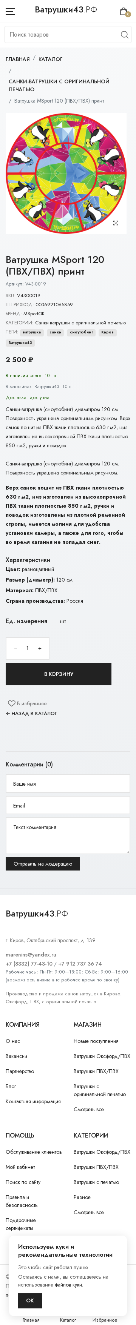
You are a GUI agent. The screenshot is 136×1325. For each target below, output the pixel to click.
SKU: (10, 295)
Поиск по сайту (23, 1182)
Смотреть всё (89, 1109)
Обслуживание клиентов (34, 1152)
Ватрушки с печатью (96, 1182)
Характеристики (28, 559)
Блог (11, 1086)
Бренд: (14, 313)
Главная (18, 59)
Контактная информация (33, 1101)
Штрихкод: (20, 304)
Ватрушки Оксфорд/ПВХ (102, 1056)
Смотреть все (89, 1212)
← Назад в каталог (31, 713)
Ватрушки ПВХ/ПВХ (96, 1071)
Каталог (51, 59)
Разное (82, 1197)
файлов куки (68, 1284)
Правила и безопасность (22, 1201)
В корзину (58, 674)
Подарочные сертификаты (21, 1224)
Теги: (12, 331)
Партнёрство (20, 1071)
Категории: (20, 322)
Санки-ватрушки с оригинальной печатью (59, 85)
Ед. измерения (26, 621)
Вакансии (16, 1056)
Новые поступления (96, 1041)
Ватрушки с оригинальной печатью (100, 1090)
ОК (30, 1300)
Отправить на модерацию (43, 863)
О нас (13, 1041)
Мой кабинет (20, 1167)
